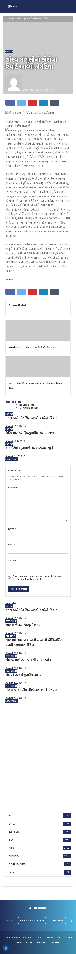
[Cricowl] (13, 6)
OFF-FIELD (10, 636)
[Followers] (38, 947)
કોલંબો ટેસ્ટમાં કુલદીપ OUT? (23, 674)
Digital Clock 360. (64, 937)
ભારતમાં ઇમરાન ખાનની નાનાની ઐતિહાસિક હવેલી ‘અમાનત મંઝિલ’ (33, 642)
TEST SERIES (11, 621)
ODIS (11, 848)
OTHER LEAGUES (17, 864)
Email (11, 544)
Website (12, 560)
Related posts (26, 404)
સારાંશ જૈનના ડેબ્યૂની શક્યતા (24, 625)
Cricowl (9, 920)
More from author (28, 407)
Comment (14, 487)
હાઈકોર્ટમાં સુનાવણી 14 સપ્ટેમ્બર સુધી (29, 448)
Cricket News (57, 920)
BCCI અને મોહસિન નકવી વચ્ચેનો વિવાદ (31, 418)
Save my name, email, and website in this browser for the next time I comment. (38, 578)
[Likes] (34, 947)
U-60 (11, 872)
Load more (10, 459)
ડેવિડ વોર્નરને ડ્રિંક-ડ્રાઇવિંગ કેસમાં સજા (29, 433)
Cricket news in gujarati (32, 920)
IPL (10, 815)
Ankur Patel (17, 305)
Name (12, 528)
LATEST (12, 18)
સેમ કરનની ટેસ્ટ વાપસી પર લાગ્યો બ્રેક (29, 660)
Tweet (9, 279)
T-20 (11, 839)
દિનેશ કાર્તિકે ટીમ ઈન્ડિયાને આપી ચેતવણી (31, 689)
